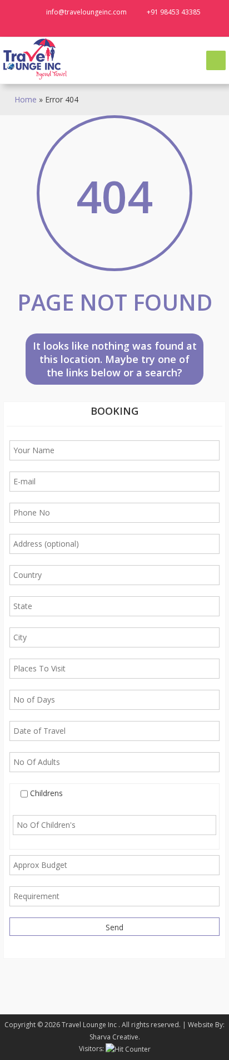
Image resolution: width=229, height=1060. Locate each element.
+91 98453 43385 (174, 12)
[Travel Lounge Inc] (35, 58)
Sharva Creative (113, 1037)
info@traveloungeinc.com (86, 12)
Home (25, 99)
